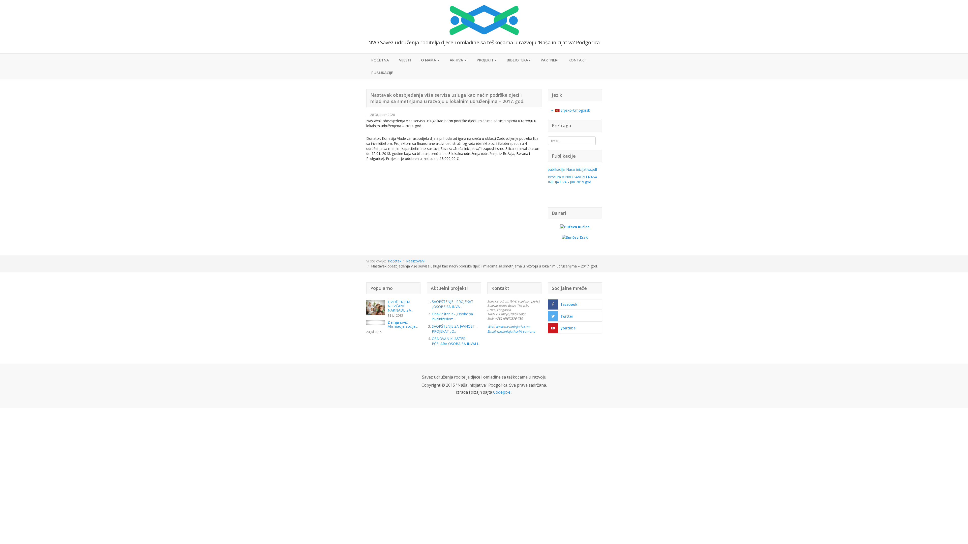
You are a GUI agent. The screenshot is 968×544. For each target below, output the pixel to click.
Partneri (549, 59)
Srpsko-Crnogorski (575, 110)
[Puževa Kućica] (575, 226)
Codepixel (502, 392)
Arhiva (457, 59)
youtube (568, 328)
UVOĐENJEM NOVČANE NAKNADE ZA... (400, 306)
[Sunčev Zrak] (575, 236)
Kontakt (577, 59)
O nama (429, 59)
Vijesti (405, 59)
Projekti (485, 59)
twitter (567, 316)
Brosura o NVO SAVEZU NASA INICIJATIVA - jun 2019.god (572, 179)
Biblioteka (517, 59)
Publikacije (382, 72)
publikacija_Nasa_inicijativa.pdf (572, 169)
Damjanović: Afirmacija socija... (403, 324)
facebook (569, 304)
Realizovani (415, 261)
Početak (394, 261)
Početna (380, 59)
